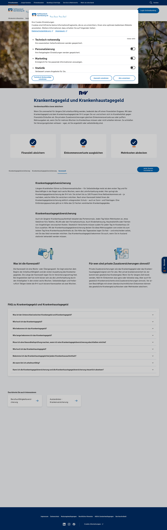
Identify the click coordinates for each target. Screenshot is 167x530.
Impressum (60, 31)
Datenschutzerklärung (41, 31)
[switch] (132, 48)
